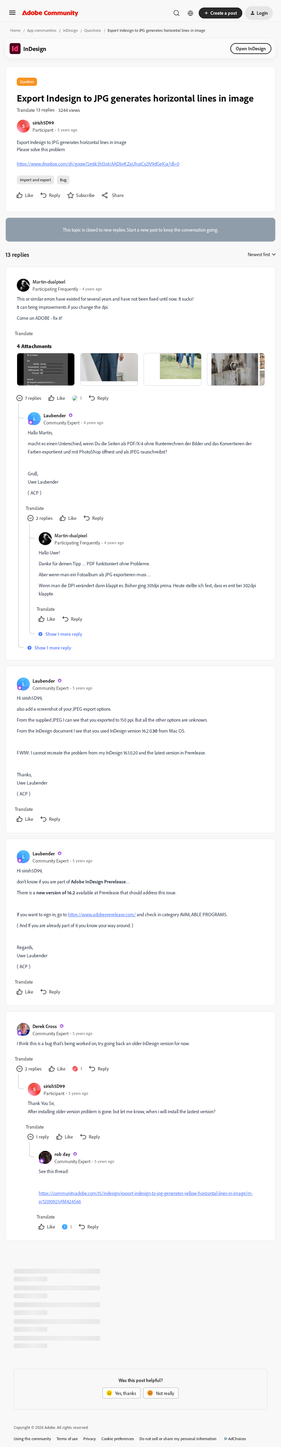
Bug (63, 179)
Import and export (35, 179)
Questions (92, 30)
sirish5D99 (43, 123)
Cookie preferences (117, 1438)
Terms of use (67, 1438)
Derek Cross (45, 1026)
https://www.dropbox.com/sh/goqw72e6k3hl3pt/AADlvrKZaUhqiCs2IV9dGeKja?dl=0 (98, 164)
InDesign (70, 30)
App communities (42, 30)
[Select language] (190, 13)
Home (15, 30)
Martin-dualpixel (49, 282)
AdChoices (237, 1438)
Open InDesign (251, 48)
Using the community (32, 1438)
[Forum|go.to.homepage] (50, 13)
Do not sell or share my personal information (178, 1438)
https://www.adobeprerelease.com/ (102, 914)
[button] (12, 15)
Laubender (55, 415)
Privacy (89, 1438)
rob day (62, 1154)
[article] (140, 341)
